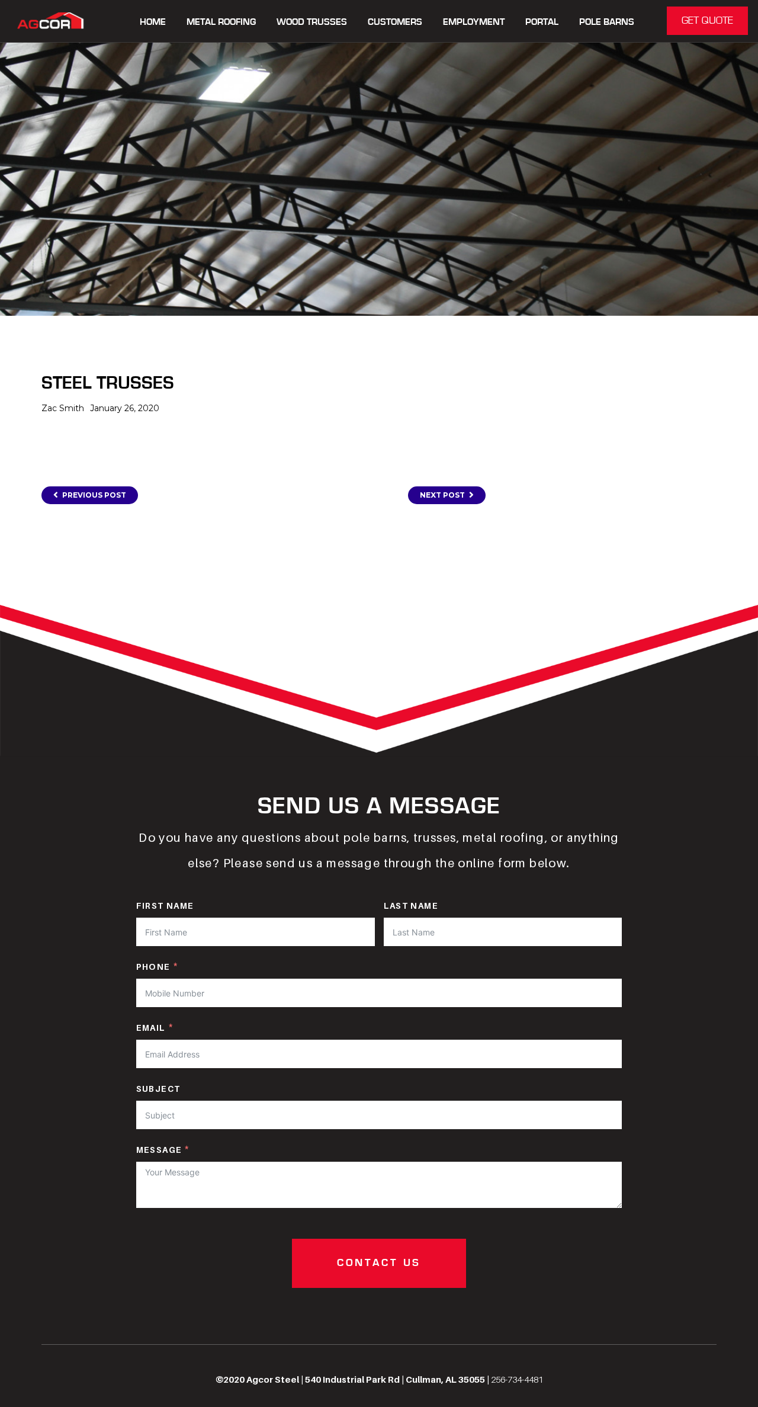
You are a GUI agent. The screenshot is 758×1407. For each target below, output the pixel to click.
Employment (474, 22)
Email (151, 1028)
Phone (153, 966)
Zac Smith (62, 408)
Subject (158, 1089)
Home (153, 22)
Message (159, 1150)
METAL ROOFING (221, 22)
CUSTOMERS (395, 22)
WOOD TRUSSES (312, 22)
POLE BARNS (606, 22)
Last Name (411, 905)
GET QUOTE (707, 20)
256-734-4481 (517, 1379)
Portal (541, 22)
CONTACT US (379, 1263)
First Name (165, 905)
